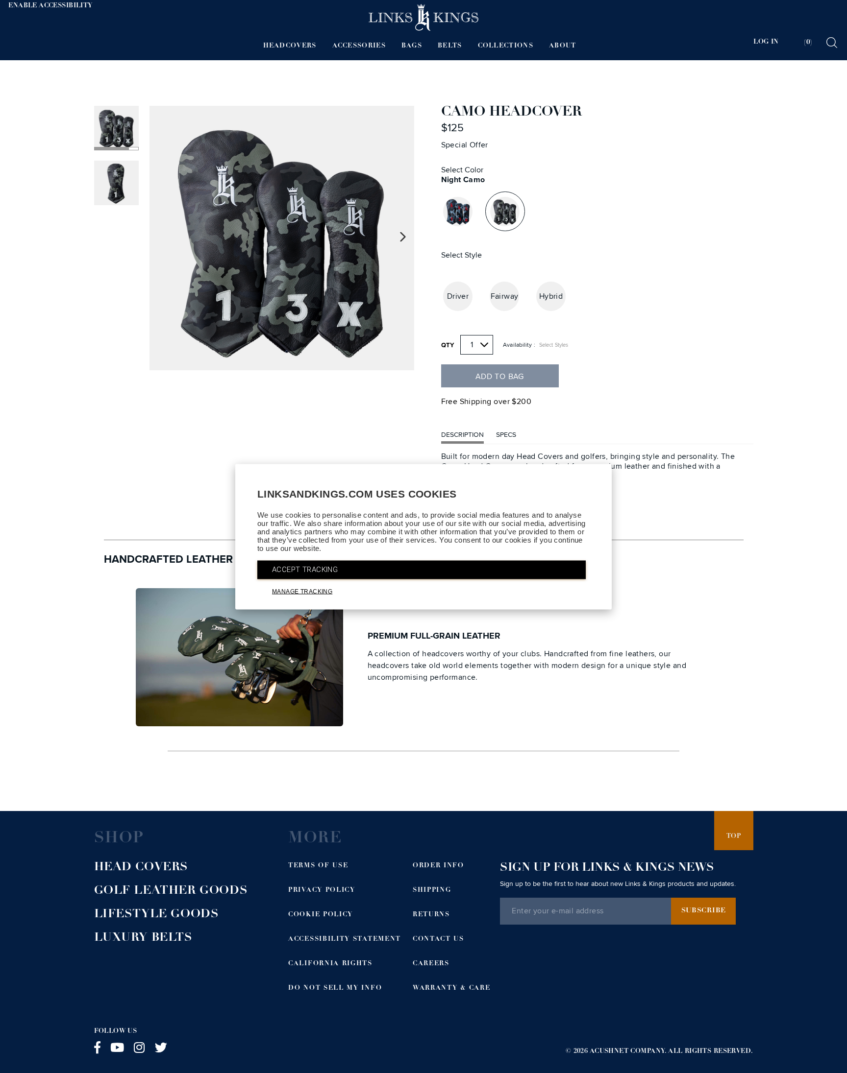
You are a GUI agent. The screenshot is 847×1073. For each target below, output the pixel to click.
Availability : (519, 345)
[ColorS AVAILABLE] (458, 211)
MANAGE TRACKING (302, 591)
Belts (450, 46)
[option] (281, 238)
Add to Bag (499, 377)
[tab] (802, 42)
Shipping (432, 890)
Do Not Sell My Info (335, 988)
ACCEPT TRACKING (305, 569)
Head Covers (141, 868)
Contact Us (438, 939)
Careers (431, 964)
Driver (458, 296)
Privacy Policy (321, 890)
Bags (411, 46)
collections (505, 46)
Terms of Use (318, 866)
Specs (506, 434)
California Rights (330, 964)
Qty (448, 345)
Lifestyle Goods (156, 915)
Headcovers (290, 46)
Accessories (359, 46)
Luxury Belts (143, 938)
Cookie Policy (320, 915)
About (562, 46)
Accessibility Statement (344, 939)
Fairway (505, 296)
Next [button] (403, 237)
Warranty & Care (451, 988)
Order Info (438, 866)
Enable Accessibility (50, 6)
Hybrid (551, 296)
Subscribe (703, 910)
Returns (431, 915)
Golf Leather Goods (171, 891)
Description (462, 434)
